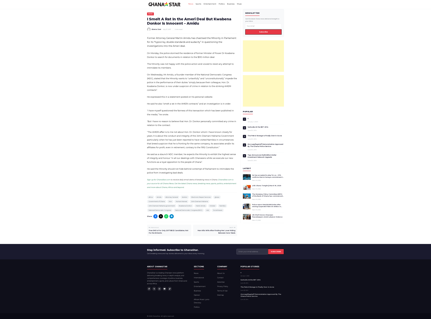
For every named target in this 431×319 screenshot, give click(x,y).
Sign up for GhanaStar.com (158, 180)
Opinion (197, 295)
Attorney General (171, 197)
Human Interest (181, 201)
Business (230, 4)
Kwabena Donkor (185, 206)
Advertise (221, 282)
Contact (220, 278)
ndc (207, 210)
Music (239, 4)
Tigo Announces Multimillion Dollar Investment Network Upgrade (262, 156)
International (199, 278)
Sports (198, 4)
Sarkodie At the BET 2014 (258, 127)
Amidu (159, 197)
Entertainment (210, 4)
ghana (217, 197)
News (190, 4)
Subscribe (263, 32)
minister (212, 206)
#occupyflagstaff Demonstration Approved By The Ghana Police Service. (265, 145)
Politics (222, 4)
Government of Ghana (157, 201)
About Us (220, 273)
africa (151, 197)
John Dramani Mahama (199, 201)
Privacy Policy (222, 286)
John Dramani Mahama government (162, 206)
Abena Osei (156, 29)
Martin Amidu (201, 206)
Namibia (222, 206)
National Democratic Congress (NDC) (188, 210)
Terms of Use (222, 291)
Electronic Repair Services (201, 197)
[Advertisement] (263, 56)
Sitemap (220, 295)
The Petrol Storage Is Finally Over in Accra (265, 136)
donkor (184, 197)
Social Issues (217, 210)
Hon (170, 201)
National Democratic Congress (160, 210)
